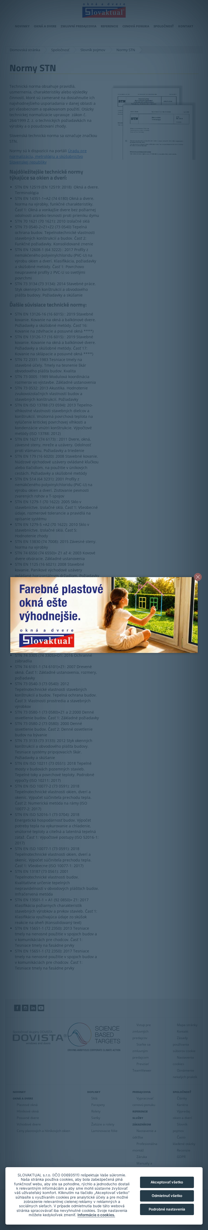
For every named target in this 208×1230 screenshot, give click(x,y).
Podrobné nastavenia (167, 1209)
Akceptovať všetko (167, 1182)
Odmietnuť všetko (167, 1195)
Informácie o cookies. (96, 1215)
